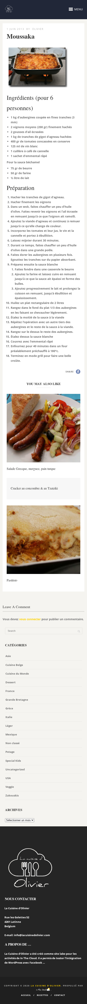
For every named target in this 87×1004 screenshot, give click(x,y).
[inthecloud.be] (43, 989)
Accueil (26, 995)
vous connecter (30, 619)
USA (8, 778)
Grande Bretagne (16, 699)
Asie (8, 656)
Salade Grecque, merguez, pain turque (31, 468)
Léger (9, 726)
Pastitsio (12, 580)
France (10, 691)
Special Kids (13, 760)
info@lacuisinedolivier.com (32, 935)
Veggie (9, 787)
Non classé (12, 743)
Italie (8, 717)
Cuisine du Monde (17, 673)
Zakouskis (12, 795)
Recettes (42, 995)
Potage (10, 752)
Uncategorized (15, 769)
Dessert (10, 682)
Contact (59, 995)
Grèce (9, 708)
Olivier (38, 29)
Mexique (11, 734)
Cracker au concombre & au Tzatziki (34, 488)
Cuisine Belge (14, 665)
